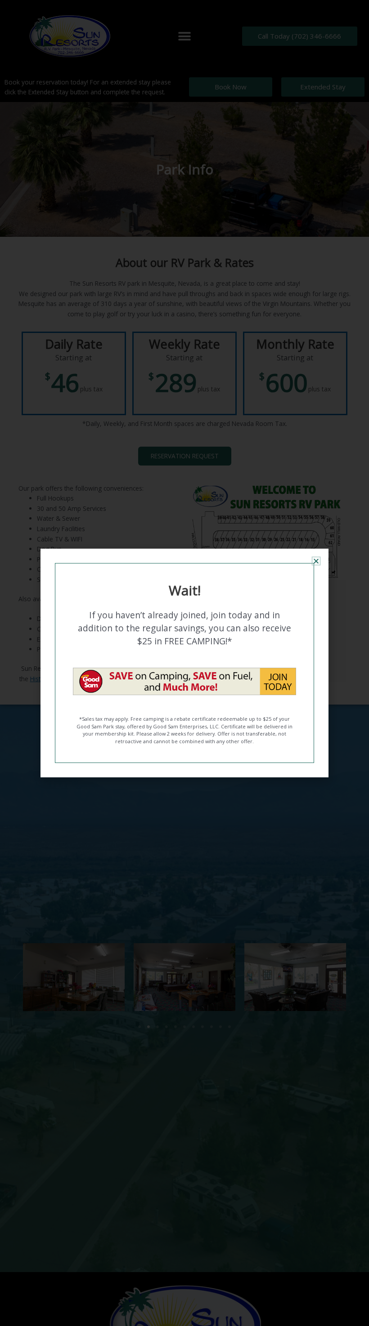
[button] (316, 561)
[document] (184, 663)
